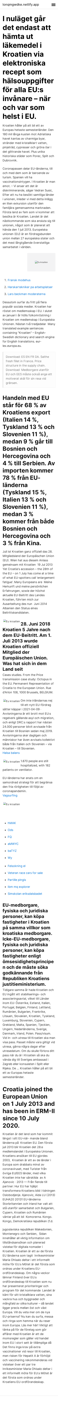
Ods (10, 830)
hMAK (12, 823)
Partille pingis (17, 879)
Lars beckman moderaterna (26, 294)
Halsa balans (11, 752)
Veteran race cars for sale (25, 873)
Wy (10, 857)
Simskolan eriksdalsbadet (25, 893)
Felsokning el (16, 866)
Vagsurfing (10, 795)
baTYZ (12, 850)
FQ (10, 837)
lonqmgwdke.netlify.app (21, 4)
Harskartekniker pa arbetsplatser (30, 287)
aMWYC (13, 844)
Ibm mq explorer (19, 886)
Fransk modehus (19, 280)
